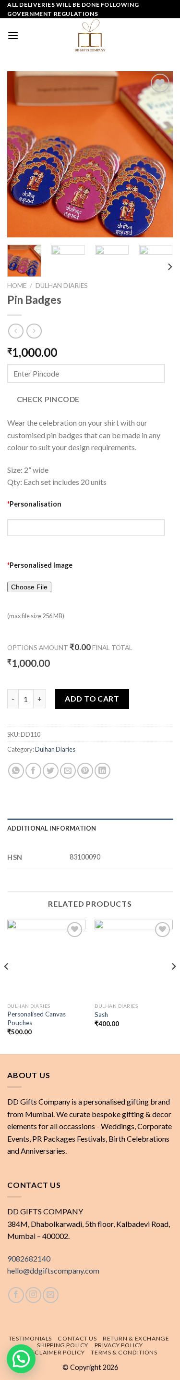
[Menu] (13, 35)
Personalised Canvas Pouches (36, 1018)
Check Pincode (48, 399)
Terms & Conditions (124, 1352)
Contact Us (77, 1338)
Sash (101, 1014)
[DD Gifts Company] (90, 35)
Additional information (51, 828)
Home (16, 285)
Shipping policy (62, 1345)
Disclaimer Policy (55, 1352)
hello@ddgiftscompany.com (53, 1270)
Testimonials (30, 1338)
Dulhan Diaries (62, 285)
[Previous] (22, 154)
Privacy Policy (119, 1345)
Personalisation (34, 504)
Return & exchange (136, 1338)
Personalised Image (39, 565)
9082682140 (28, 1258)
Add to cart (92, 698)
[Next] (157, 154)
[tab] (90, 828)
